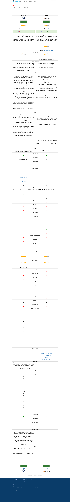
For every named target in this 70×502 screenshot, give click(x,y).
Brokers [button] (25, 1)
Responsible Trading (16, 481)
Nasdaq (46, 357)
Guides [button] (35, 1)
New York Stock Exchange (46, 359)
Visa (23, 179)
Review (23, 23)
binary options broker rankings (27, 28)
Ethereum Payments (23, 177)
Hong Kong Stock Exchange (46, 355)
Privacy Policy (23, 479)
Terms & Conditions (16, 479)
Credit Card (24, 173)
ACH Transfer (46, 171)
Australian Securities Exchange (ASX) (46, 351)
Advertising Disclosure (25, 481)
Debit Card (23, 175)
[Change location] (14, 5)
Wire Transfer (23, 181)
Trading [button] (30, 1)
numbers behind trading (43, 3)
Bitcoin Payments (23, 171)
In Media (36, 479)
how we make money (34, 3)
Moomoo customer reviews (48, 50)
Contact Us (28, 479)
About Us (32, 479)
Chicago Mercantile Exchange (46, 353)
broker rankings (50, 28)
